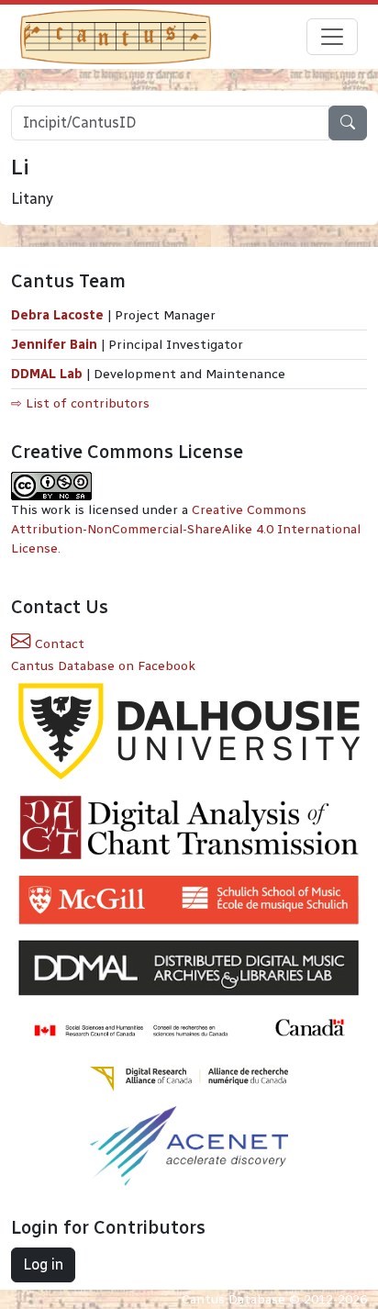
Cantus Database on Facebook (103, 666)
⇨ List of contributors (80, 403)
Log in (43, 1264)
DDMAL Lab (47, 374)
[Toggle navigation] (332, 36)
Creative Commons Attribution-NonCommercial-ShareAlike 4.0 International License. (186, 529)
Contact (57, 644)
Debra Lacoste (57, 315)
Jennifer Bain (56, 344)
